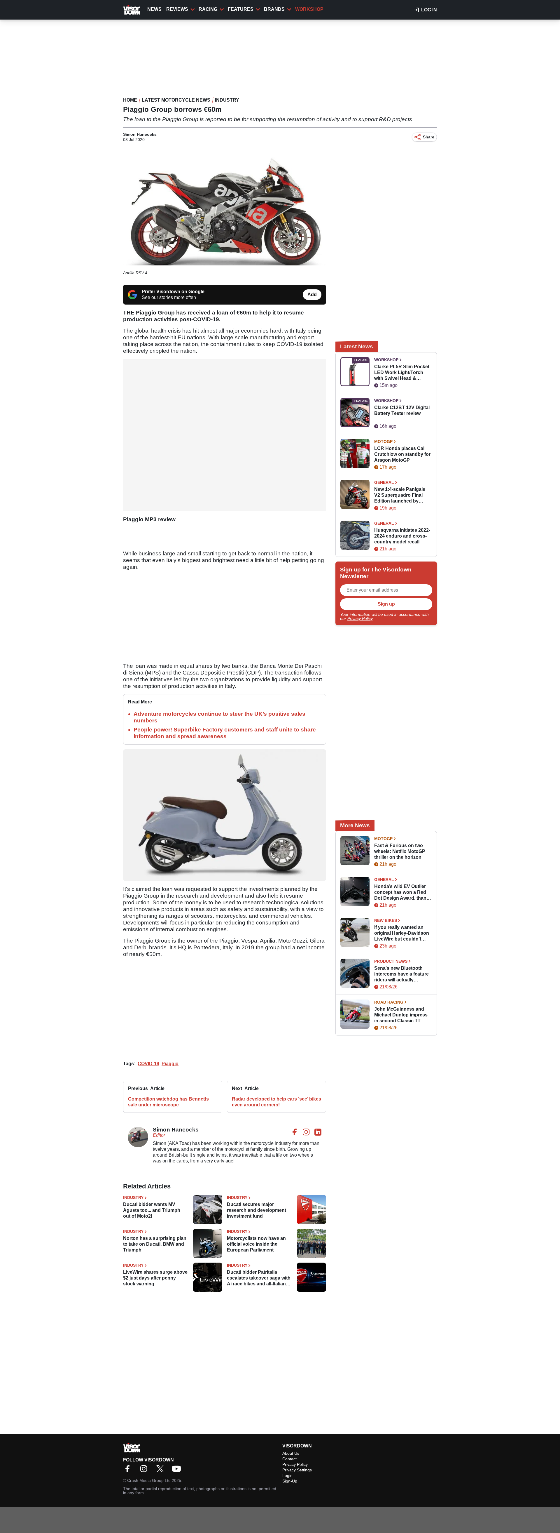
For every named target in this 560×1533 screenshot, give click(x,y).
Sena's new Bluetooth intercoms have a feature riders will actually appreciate (401, 974)
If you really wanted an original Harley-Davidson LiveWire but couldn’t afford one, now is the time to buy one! (401, 933)
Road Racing (388, 1002)
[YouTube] (178, 1470)
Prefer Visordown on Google (173, 291)
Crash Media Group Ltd (149, 1480)
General (384, 482)
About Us (290, 1453)
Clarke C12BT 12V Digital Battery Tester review (402, 410)
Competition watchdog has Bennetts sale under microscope (168, 1101)
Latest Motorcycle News (176, 100)
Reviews (177, 9)
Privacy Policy (359, 618)
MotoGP (383, 441)
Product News (390, 961)
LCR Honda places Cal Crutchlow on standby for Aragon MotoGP (402, 454)
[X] (161, 1470)
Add (312, 294)
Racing (208, 9)
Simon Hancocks (140, 134)
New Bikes (385, 920)
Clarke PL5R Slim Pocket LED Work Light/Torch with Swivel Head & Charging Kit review (401, 372)
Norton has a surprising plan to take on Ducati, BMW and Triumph (154, 1244)
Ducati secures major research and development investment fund (256, 1210)
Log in (429, 9)
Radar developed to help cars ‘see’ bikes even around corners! (276, 1101)
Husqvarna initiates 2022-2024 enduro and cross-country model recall (402, 536)
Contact (289, 1459)
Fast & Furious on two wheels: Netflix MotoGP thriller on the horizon (399, 851)
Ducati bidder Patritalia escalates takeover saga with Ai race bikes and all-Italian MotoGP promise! (258, 1278)
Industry (227, 100)
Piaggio (170, 1063)
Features (240, 9)
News (154, 9)
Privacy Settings (297, 1470)
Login (287, 1475)
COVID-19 (148, 1063)
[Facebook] (129, 1470)
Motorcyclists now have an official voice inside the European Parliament (256, 1244)
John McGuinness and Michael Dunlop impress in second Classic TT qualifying (401, 1015)
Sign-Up (289, 1481)
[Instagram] (145, 1470)
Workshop (309, 9)
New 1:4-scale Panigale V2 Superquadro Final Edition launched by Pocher (399, 495)
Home (130, 100)
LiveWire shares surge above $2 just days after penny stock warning (155, 1278)
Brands (274, 9)
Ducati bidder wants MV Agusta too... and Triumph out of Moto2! (151, 1210)
